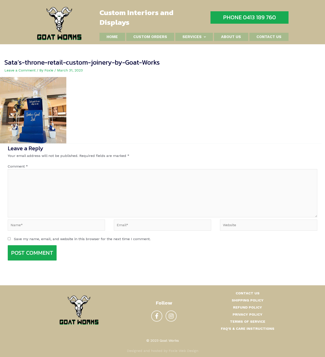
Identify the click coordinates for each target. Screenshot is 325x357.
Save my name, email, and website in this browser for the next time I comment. (82, 239)
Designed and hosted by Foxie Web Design (162, 351)
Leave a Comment (20, 70)
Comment (18, 166)
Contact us (268, 37)
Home (112, 37)
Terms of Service (247, 321)
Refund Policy (247, 307)
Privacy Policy (247, 314)
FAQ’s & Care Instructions (247, 328)
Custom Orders (150, 37)
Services (192, 37)
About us (231, 37)
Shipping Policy (248, 300)
